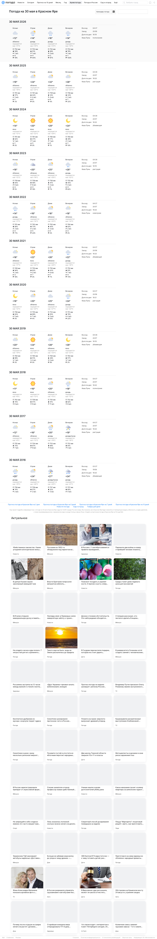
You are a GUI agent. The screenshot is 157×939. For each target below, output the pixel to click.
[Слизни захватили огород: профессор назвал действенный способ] (61, 780)
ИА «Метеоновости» (149, 937)
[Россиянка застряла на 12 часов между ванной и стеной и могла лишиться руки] (27, 677)
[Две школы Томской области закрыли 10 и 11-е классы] (96, 746)
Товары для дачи (93, 507)
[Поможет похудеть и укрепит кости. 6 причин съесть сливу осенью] (96, 574)
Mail (3, 937)
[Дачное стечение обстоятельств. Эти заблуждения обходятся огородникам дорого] (96, 609)
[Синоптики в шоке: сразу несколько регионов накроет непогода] (27, 746)
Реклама (18, 937)
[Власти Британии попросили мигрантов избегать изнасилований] (61, 574)
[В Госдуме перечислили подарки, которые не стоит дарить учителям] (96, 643)
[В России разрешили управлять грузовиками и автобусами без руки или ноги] (61, 883)
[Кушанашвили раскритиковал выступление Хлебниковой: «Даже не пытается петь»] (130, 711)
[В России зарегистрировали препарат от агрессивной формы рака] (27, 780)
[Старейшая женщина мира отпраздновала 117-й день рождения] (61, 917)
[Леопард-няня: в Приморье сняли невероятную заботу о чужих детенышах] (61, 609)
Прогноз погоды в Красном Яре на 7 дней (95, 504)
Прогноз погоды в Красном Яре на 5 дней (59, 504)
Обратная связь (127, 937)
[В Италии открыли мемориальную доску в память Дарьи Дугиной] (27, 609)
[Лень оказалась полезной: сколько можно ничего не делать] (61, 814)
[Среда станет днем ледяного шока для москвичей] (130, 574)
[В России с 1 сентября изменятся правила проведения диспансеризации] (96, 540)
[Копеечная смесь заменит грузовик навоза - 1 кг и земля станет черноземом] (130, 917)
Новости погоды (63, 507)
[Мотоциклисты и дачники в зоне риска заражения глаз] (130, 746)
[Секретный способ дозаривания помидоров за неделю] (96, 814)
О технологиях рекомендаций (111, 937)
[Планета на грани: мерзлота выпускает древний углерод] (96, 711)
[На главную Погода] (10, 2)
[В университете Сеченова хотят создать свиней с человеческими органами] (130, 643)
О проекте (76, 937)
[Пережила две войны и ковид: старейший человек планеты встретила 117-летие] (130, 540)
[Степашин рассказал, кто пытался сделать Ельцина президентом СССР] (130, 609)
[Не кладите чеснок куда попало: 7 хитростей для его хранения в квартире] (27, 643)
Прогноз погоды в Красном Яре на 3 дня (24, 504)
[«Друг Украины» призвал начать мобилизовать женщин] (61, 677)
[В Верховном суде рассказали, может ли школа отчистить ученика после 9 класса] (96, 883)
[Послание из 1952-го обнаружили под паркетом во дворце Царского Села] (61, 540)
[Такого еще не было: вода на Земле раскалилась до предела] (61, 643)
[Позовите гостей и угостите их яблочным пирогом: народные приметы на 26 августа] (61, 746)
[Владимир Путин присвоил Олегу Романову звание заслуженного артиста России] (130, 677)
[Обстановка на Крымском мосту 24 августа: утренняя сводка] (130, 883)
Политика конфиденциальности (90, 937)
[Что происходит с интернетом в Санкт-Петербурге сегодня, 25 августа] (96, 917)
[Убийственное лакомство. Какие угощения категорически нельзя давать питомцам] (27, 540)
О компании (10, 937)
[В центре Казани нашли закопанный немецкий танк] (27, 574)
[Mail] (3, 2)
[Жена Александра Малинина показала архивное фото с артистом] (27, 883)
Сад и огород (78, 507)
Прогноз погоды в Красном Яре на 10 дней (132, 504)
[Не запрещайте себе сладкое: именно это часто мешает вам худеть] (27, 814)
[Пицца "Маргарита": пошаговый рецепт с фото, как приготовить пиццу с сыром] (130, 814)
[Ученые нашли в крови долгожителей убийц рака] (96, 780)
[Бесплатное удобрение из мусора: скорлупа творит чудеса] (27, 711)
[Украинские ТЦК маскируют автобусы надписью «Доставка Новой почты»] (27, 849)
